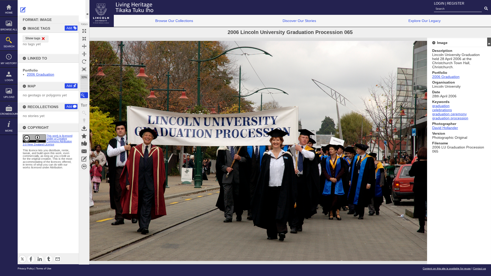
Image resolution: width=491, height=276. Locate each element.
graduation (441, 106)
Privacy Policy (26, 268)
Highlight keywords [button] (84, 120)
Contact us (479, 268)
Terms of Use (43, 268)
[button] (84, 95)
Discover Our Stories (299, 21)
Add (69, 28)
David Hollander (445, 128)
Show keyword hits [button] (84, 113)
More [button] (9, 130)
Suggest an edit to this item (23, 10)
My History (9, 63)
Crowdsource (9, 113)
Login (9, 80)
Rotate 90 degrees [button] (84, 61)
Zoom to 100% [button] (84, 69)
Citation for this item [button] (84, 166)
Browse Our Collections (174, 21)
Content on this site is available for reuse (447, 268)
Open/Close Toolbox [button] (87, 9)
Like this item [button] (84, 143)
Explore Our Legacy (424, 21)
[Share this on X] (22, 256)
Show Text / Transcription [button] (84, 105)
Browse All (9, 29)
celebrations (442, 110)
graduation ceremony (449, 114)
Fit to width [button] (84, 46)
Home (9, 12)
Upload (9, 97)
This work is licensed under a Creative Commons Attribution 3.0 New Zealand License (47, 140)
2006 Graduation (40, 74)
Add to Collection (84, 136)
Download (84, 128)
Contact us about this (84, 151)
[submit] (486, 8)
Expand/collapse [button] (489, 42)
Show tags (32, 38)
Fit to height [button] (84, 54)
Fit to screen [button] (84, 38)
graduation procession (450, 118)
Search (9, 46)
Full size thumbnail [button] (84, 31)
